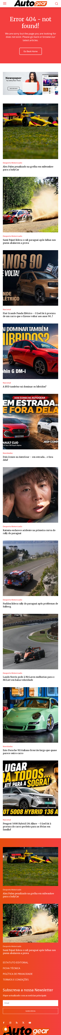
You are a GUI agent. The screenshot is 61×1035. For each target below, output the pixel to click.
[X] (23, 1022)
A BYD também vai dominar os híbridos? (24, 386)
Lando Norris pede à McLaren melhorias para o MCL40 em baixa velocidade (28, 678)
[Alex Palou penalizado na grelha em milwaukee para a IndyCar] (30, 131)
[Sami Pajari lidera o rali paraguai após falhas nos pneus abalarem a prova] (30, 204)
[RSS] (16, 1022)
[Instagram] (10, 1022)
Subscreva (30, 1011)
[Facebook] (3, 1022)
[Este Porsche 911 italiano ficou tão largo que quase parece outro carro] (30, 715)
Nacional (7, 309)
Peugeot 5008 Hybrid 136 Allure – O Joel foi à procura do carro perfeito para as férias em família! (27, 826)
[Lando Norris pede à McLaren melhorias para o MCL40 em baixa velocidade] (30, 641)
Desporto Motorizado (12, 163)
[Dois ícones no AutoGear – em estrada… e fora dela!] (30, 421)
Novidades (8, 453)
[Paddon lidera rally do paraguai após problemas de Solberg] (30, 568)
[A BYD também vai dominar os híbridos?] (30, 351)
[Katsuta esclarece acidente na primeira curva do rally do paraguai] (30, 495)
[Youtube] (29, 1022)
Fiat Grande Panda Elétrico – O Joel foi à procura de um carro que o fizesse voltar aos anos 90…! (29, 315)
